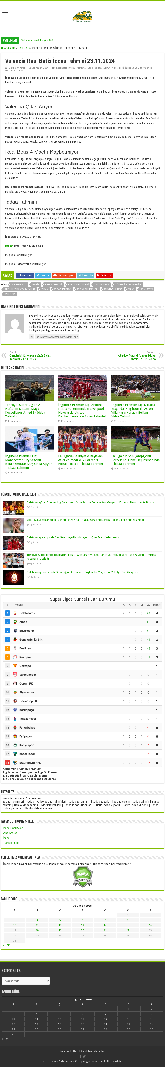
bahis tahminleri (78, 284)
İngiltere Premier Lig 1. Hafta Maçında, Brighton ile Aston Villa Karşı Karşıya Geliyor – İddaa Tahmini (133, 410)
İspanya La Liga (133, 68)
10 (14, 925)
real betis (147, 289)
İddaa (98, 68)
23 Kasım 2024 (19, 284)
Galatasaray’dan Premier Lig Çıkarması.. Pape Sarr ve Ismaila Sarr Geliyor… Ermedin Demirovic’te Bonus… (92, 502)
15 (127, 925)
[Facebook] (80, 1056)
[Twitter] (84, 1056)
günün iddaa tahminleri (20, 289)
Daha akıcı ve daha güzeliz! (37, 40)
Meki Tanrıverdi (17, 68)
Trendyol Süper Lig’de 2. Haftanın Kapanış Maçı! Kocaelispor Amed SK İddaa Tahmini (25, 410)
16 (150, 925)
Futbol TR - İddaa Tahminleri (87, 1051)
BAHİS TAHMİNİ (76, 68)
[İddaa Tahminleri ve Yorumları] (82, 16)
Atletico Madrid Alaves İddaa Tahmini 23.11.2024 (137, 356)
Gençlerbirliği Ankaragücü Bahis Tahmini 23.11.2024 (30, 356)
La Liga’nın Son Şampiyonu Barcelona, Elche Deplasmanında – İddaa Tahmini (135, 460)
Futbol (90, 68)
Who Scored (10, 833)
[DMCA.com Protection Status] (82, 876)
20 (82, 930)
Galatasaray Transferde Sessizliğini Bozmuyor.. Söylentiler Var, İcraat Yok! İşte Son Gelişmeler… (85, 572)
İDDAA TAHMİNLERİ (113, 68)
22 (127, 930)
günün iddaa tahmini (128, 284)
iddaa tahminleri (87, 289)
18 (37, 930)
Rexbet (9, 245)
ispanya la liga (113, 289)
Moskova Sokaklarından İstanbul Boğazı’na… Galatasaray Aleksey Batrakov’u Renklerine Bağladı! (85, 519)
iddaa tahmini (62, 289)
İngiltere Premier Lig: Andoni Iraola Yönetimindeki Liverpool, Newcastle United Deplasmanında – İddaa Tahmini (82, 410)
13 (82, 925)
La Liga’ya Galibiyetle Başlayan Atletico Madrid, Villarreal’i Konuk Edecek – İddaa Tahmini (80, 460)
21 (105, 930)
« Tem (7, 945)
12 (59, 925)
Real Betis (24, 47)
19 (59, 930)
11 (37, 925)
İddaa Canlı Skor (13, 828)
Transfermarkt (11, 842)
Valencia (147, 68)
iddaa (44, 289)
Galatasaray (102, 284)
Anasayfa (9, 47)
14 (105, 925)
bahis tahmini (53, 284)
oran (131, 289)
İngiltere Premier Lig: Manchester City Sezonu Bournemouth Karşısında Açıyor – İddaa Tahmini (28, 462)
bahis (35, 284)
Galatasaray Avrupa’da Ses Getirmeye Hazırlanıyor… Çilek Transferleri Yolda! (73, 537)
